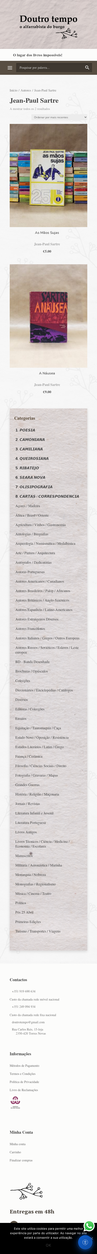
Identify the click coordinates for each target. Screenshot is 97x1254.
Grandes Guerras (27, 784)
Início (13, 90)
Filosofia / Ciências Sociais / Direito (40, 765)
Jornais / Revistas (27, 803)
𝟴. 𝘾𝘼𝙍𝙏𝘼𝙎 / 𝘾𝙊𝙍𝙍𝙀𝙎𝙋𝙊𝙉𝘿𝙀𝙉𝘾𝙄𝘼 (47, 496)
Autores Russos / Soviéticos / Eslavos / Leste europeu (47, 649)
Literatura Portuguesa (30, 822)
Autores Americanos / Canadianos (39, 581)
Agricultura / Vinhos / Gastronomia (40, 524)
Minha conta (17, 1144)
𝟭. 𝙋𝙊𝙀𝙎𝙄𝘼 (25, 430)
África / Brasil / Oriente (32, 515)
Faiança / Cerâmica (28, 756)
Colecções (22, 680)
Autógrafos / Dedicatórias (33, 562)
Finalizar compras (21, 1160)
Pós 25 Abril (24, 912)
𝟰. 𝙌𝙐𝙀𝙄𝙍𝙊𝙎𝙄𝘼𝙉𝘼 (32, 458)
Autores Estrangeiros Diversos (36, 619)
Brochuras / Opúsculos (31, 671)
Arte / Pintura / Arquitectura (35, 552)
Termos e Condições (22, 1074)
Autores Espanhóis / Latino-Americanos (43, 609)
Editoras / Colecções (29, 709)
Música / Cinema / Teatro (33, 893)
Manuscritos (24, 855)
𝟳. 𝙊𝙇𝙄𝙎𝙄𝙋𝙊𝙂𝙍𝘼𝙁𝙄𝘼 (34, 486)
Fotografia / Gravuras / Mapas (36, 775)
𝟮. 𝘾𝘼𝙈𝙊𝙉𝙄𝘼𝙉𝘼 (30, 439)
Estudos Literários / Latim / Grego (39, 746)
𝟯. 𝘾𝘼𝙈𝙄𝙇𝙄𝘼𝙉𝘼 (29, 449)
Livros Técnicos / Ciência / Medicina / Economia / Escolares (42, 843)
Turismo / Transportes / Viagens (37, 931)
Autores (26, 90)
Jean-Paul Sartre (47, 243)
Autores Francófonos (30, 628)
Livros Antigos (26, 832)
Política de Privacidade (24, 1082)
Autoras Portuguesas (30, 571)
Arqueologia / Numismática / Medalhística (45, 543)
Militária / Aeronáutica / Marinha (38, 865)
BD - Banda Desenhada (32, 661)
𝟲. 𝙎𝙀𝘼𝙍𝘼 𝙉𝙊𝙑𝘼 (30, 477)
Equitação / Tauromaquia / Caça (38, 727)
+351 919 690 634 (23, 991)
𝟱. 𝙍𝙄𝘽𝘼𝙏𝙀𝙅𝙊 (27, 467)
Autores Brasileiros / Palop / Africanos (42, 590)
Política (20, 902)
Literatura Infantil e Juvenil (34, 813)
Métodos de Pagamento (24, 1065)
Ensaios (20, 718)
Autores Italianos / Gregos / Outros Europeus (47, 638)
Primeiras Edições (28, 921)
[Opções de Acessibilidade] (85, 1242)
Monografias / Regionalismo (35, 884)
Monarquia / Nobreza (30, 874)
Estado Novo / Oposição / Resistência (42, 737)
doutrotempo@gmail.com (28, 1022)
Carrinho (15, 1152)
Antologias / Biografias (31, 533)
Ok (48, 1245)
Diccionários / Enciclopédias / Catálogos (44, 690)
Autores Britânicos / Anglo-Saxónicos (42, 600)
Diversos (21, 699)
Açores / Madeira (27, 505)
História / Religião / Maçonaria (37, 794)
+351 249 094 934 (23, 1006)
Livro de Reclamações (24, 1090)
